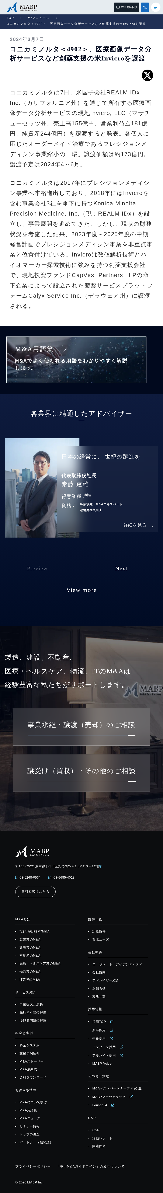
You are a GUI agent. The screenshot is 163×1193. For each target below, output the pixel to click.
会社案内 (99, 972)
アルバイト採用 (104, 1055)
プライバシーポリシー (33, 1166)
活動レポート (102, 1138)
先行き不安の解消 (33, 1012)
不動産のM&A (30, 955)
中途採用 (99, 1038)
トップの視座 (29, 1134)
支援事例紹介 (29, 1053)
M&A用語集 (28, 1110)
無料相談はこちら (35, 891)
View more (81, 589)
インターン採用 (104, 1047)
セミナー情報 (29, 1126)
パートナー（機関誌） (36, 1142)
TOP (10, 18)
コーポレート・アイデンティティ (117, 964)
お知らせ (99, 988)
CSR (96, 1130)
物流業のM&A (30, 971)
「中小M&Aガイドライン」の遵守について (90, 1166)
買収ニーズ (100, 939)
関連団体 (99, 1146)
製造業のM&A (30, 939)
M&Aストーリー (32, 1061)
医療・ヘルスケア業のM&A (40, 963)
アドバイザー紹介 (105, 980)
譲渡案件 (99, 931)
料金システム (29, 1045)
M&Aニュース (39, 18)
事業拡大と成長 (31, 1004)
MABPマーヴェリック (108, 1097)
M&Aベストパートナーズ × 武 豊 (117, 1088)
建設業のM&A (30, 947)
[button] (135, 572)
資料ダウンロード (33, 1077)
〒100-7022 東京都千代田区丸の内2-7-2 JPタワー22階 (57, 866)
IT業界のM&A (30, 979)
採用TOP (99, 1021)
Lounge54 (99, 1105)
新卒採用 (99, 1030)
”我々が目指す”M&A (34, 931)
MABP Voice (101, 1063)
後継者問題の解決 (33, 1020)
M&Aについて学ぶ (33, 1102)
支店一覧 (99, 996)
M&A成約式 (28, 1069)
